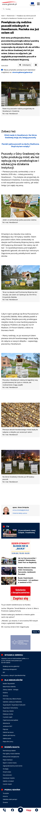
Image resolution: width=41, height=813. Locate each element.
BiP (4, 672)
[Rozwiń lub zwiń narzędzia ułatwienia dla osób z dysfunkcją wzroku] (36, 810)
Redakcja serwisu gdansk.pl (11, 666)
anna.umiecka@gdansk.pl (21, 510)
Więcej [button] (35, 632)
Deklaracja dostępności (10, 669)
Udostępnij (26, 65)
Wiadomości (11, 16)
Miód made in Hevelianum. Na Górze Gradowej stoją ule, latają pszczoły (20, 136)
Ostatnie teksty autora (20, 513)
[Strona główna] (4, 810)
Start (3, 16)
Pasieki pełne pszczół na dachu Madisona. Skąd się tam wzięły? (20, 145)
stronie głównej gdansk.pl (22, 72)
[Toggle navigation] (38, 3)
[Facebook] (12, 810)
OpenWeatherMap (20, 675)
